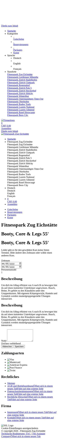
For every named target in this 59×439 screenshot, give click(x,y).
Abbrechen (7, 346)
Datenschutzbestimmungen (29, 392)
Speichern (19, 346)
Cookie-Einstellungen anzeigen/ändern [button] (19, 428)
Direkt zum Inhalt (9, 25)
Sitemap (11, 383)
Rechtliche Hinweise (30, 398)
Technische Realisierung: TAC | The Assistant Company (23, 435)
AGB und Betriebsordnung (30, 387)
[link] (35, 58)
